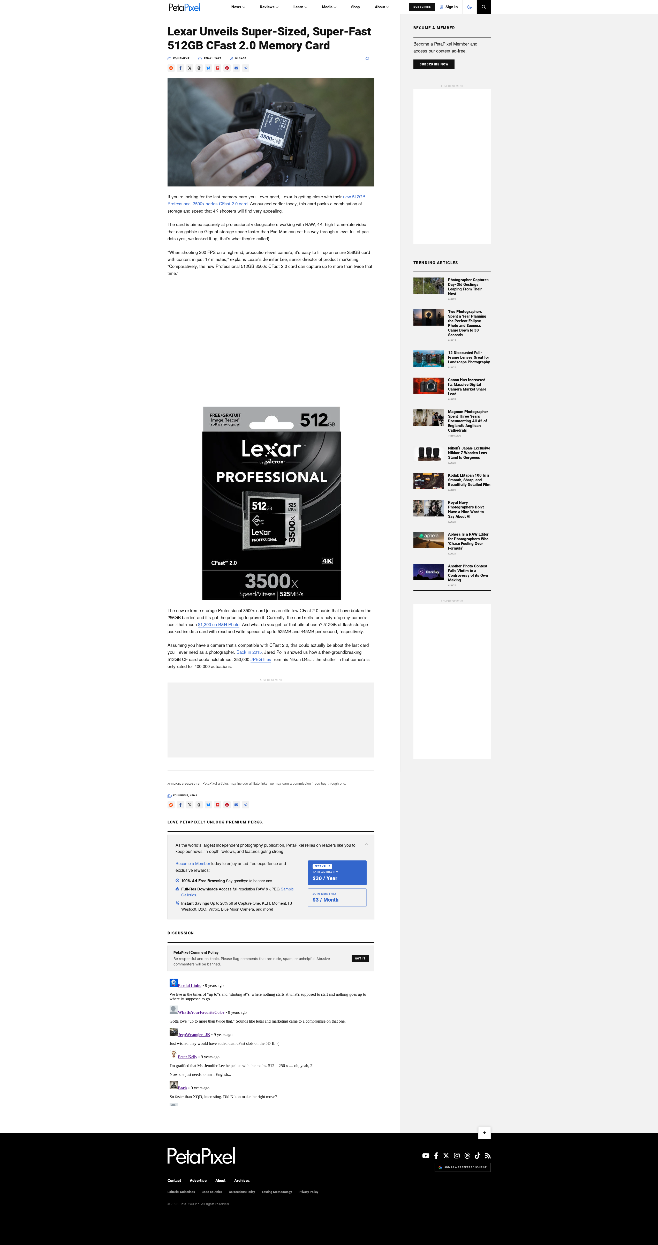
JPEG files (261, 659)
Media (327, 7)
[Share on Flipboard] (217, 68)
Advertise (198, 1180)
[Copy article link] (245, 68)
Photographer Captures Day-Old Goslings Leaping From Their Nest (468, 287)
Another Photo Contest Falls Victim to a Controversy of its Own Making (468, 573)
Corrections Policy (242, 1192)
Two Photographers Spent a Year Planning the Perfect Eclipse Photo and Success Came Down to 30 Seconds (467, 323)
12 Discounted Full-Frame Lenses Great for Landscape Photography (469, 357)
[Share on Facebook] (180, 68)
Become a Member (193, 863)
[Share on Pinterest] (227, 68)
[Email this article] (236, 68)
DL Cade (240, 58)
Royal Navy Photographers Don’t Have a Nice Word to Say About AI (466, 509)
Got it (360, 958)
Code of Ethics (212, 1192)
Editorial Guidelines (181, 1192)
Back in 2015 (249, 652)
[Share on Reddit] (171, 68)
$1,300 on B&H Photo (218, 624)
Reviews (267, 7)
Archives (242, 1180)
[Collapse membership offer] (366, 844)
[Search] (484, 7)
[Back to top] (484, 1133)
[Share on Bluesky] (208, 68)
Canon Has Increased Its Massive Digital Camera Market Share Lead (467, 387)
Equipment (181, 58)
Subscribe (422, 7)
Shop (355, 7)
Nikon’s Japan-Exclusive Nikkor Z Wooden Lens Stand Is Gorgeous (469, 453)
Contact (174, 1180)
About (380, 7)
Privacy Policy (308, 1192)
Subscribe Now (434, 64)
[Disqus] (271, 1041)
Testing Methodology (277, 1192)
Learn (298, 7)
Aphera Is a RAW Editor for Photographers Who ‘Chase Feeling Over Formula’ (468, 541)
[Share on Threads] (199, 68)
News (236, 7)
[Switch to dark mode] (470, 7)
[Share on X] (189, 68)
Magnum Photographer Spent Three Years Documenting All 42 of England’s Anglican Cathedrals (468, 421)
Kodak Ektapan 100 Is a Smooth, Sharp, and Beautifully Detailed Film (469, 480)
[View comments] (370, 58)
